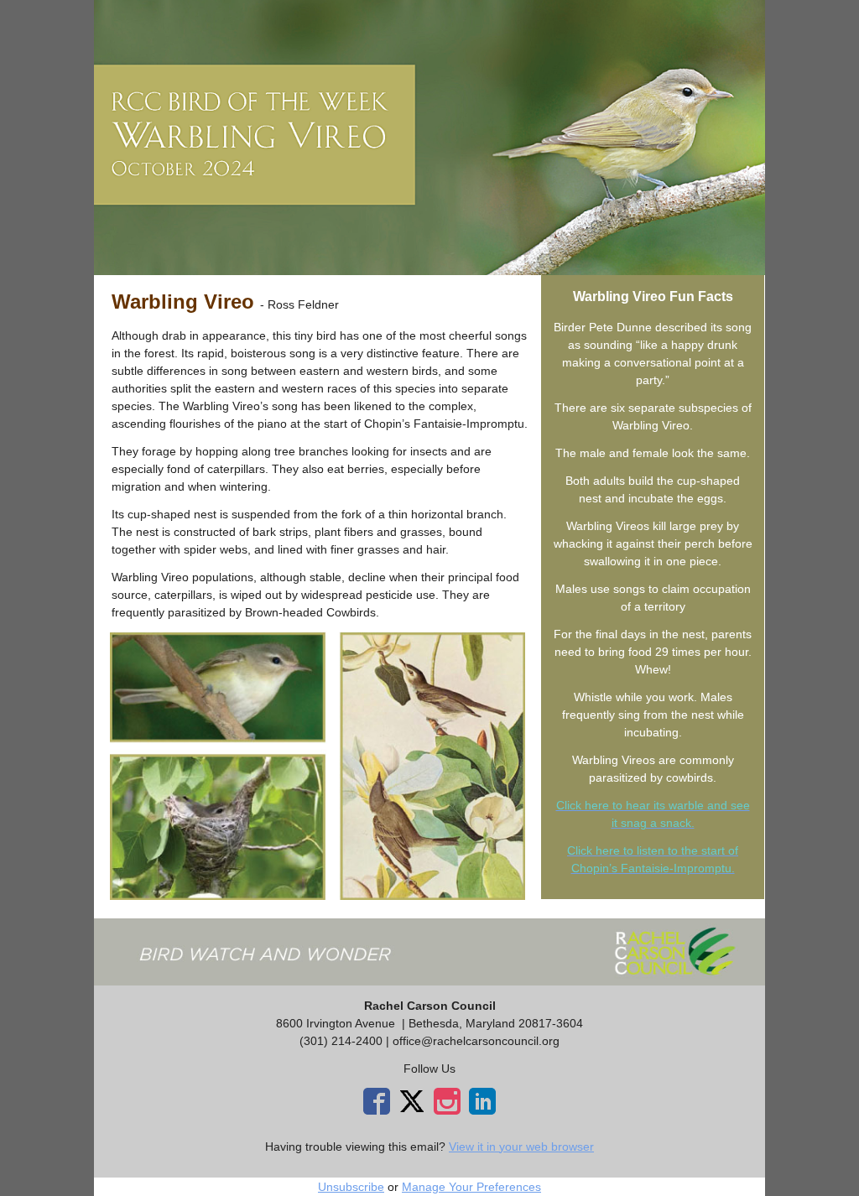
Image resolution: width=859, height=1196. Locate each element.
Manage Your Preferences (471, 1186)
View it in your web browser (521, 1146)
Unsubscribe (351, 1186)
